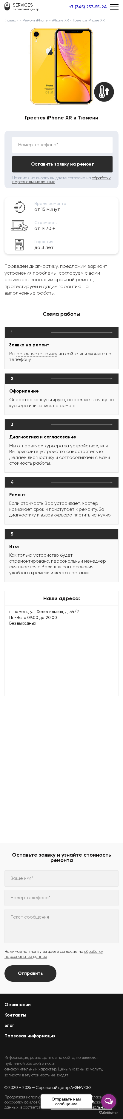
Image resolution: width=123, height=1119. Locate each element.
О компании (17, 1004)
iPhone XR (60, 20)
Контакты (15, 1015)
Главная (11, 20)
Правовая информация (30, 1036)
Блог (9, 1025)
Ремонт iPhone (35, 20)
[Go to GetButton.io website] (108, 1113)
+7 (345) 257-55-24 (88, 7)
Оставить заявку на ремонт (62, 164)
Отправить (30, 973)
